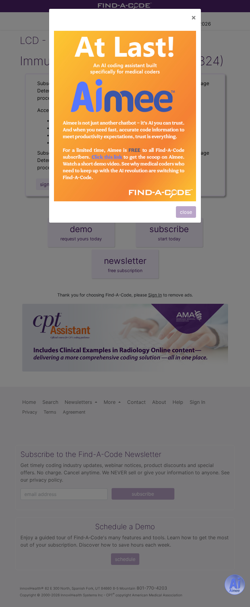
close (186, 212)
